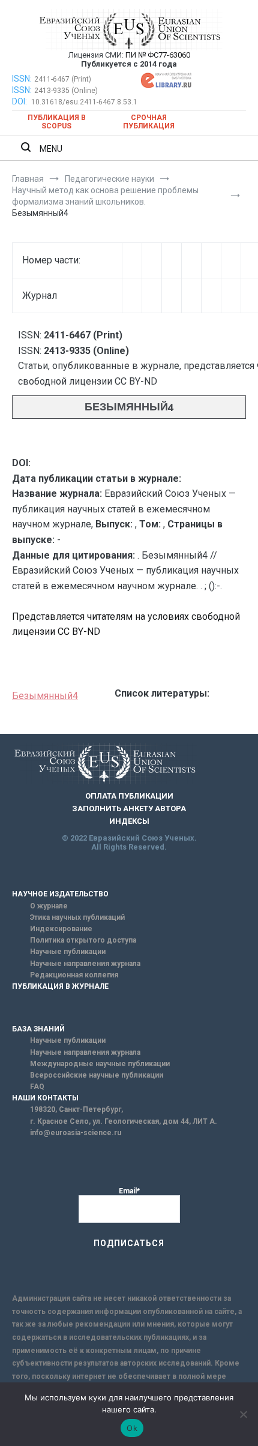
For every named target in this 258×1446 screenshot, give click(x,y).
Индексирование (61, 929)
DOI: (20, 101)
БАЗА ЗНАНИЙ (38, 1029)
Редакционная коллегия (74, 975)
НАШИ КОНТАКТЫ (45, 1098)
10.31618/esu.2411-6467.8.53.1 (84, 102)
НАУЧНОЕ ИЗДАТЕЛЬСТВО (60, 894)
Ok (132, 1428)
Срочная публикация (149, 121)
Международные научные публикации (100, 1064)
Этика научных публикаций (77, 917)
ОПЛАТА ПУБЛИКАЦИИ (129, 795)
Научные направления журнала (85, 963)
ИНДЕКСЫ (129, 821)
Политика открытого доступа (83, 940)
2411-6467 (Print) (62, 79)
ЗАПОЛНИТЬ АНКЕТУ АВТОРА (129, 808)
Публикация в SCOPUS (57, 121)
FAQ (37, 1086)
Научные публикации (68, 951)
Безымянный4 (45, 695)
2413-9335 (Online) (66, 90)
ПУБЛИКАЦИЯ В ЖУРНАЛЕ (60, 986)
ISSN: (22, 78)
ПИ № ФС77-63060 (157, 54)
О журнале (49, 906)
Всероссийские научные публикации (96, 1075)
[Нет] (243, 1414)
